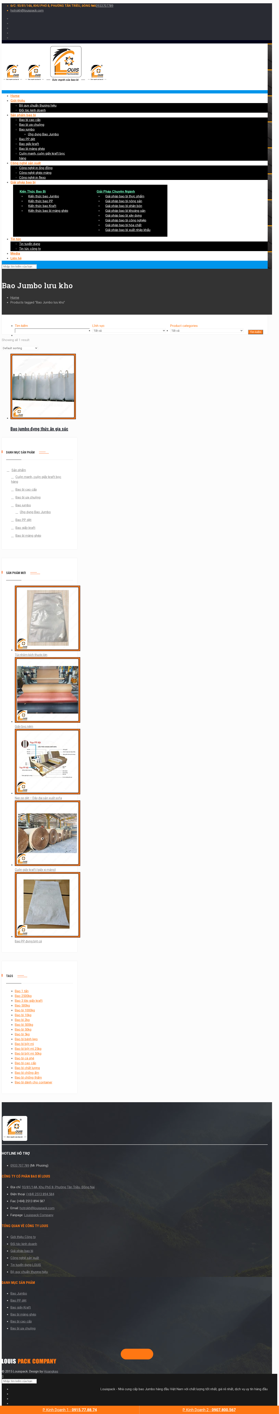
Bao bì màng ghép (28, 536)
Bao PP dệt (23, 520)
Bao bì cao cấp (26, 489)
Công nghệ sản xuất (24, 1258)
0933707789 (104, 5)
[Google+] (131, 1354)
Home (14, 298)
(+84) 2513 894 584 (40, 1194)
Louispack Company (38, 1215)
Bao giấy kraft (25, 528)
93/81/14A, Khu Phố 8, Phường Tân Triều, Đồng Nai (58, 1187)
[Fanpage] (124, 1354)
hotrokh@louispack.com (27, 10)
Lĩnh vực (98, 326)
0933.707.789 (19, 1165)
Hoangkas (51, 1371)
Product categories (184, 326)
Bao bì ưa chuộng (28, 497)
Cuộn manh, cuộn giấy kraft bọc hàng (36, 479)
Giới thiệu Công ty (23, 1237)
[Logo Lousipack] (135, 1129)
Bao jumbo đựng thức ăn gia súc (39, 428)
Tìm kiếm (21, 326)
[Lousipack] (29, 1362)
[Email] (145, 1354)
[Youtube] (138, 1354)
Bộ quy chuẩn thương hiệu (29, 1272)
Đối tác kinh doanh (23, 1244)
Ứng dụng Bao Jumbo (35, 512)
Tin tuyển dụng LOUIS (25, 1265)
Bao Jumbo (18, 1293)
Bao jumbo (23, 505)
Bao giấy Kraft (20, 1307)
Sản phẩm (19, 470)
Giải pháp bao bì (21, 1251)
